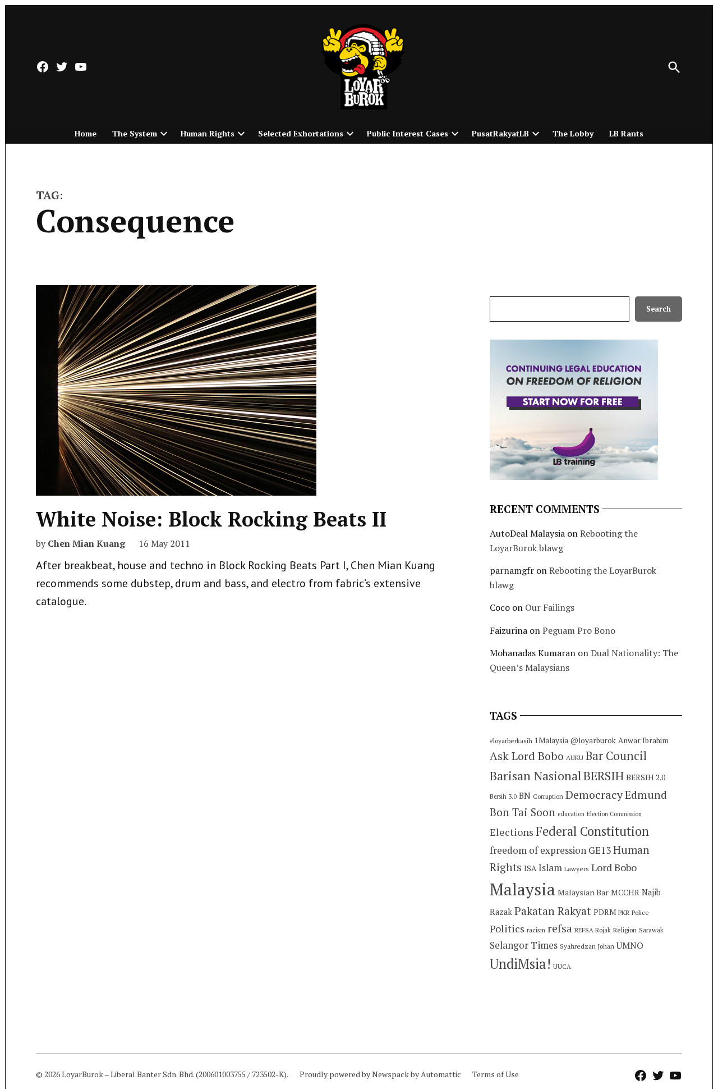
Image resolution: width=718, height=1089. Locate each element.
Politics (507, 928)
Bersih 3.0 (503, 796)
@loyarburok (593, 740)
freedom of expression (538, 850)
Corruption (548, 796)
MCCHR (625, 892)
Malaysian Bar (583, 892)
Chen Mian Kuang (86, 543)
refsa (559, 928)
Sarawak (651, 930)
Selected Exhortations (300, 133)
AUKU (574, 757)
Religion (625, 930)
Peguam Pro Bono (578, 630)
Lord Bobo (614, 867)
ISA (530, 868)
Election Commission (614, 814)
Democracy (594, 794)
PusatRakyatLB (500, 133)
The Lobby (573, 133)
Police (640, 912)
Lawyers (576, 868)
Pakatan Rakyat (552, 911)
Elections (511, 832)
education (571, 814)
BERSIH (603, 775)
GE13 (599, 850)
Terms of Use (495, 1074)
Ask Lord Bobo (527, 755)
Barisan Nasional (535, 775)
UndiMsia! (520, 964)
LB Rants (626, 133)
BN (525, 795)
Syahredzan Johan (587, 946)
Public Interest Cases (407, 133)
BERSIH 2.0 (645, 777)
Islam (550, 867)
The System (134, 133)
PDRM (604, 912)
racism (536, 930)
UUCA (562, 966)
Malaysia (522, 889)
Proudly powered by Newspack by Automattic (380, 1074)
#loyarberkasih (511, 740)
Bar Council (616, 755)
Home (85, 133)
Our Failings (549, 607)
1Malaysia (551, 740)
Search (658, 309)
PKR (623, 912)
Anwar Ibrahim (643, 740)
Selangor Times (524, 945)
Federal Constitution (592, 831)
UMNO (629, 945)
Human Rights (207, 133)
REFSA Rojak (592, 930)
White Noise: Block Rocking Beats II (211, 519)
